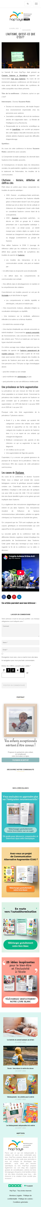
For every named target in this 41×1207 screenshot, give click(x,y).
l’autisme (21, 255)
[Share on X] (9, 597)
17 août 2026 (20, 1099)
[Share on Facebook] (4, 597)
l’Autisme (19, 472)
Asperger (15, 218)
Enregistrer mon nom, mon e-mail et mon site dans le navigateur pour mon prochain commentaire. (20, 658)
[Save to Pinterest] (14, 597)
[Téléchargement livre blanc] (20, 817)
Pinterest (17, 776)
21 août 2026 (20, 1042)
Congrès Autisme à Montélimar (15, 75)
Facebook (5, 776)
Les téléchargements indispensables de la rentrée (20, 1125)
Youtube (30, 776)
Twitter (36, 776)
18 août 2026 (20, 1071)
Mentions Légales (15, 1195)
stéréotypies (22, 377)
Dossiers (26, 30)
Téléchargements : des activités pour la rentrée (20, 1097)
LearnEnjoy (16, 129)
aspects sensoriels (32, 332)
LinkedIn (23, 776)
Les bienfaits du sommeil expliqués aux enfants (20, 1039)
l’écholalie (5, 295)
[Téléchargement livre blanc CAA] (20, 872)
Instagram (11, 776)
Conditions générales (20, 1202)
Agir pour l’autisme (18, 79)
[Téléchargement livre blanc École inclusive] (20, 982)
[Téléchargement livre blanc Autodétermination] (20, 927)
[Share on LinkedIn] (19, 597)
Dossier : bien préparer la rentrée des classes (20, 1068)
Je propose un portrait (20, 759)
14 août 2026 (20, 1128)
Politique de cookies (25, 1199)
